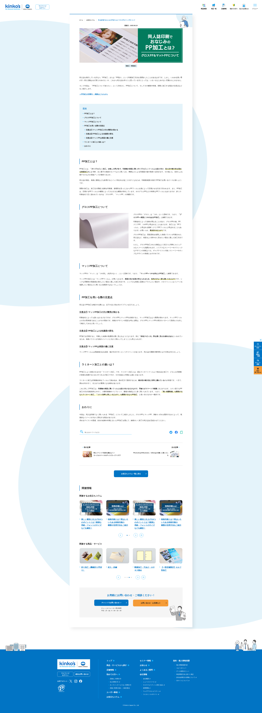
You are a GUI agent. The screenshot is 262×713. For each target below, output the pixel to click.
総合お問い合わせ (82, 674)
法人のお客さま (244, 9)
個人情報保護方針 (182, 665)
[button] (121, 535)
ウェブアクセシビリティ (151, 691)
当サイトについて (182, 680)
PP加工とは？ (89, 113)
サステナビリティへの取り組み (153, 685)
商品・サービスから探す (117, 665)
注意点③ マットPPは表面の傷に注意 (99, 138)
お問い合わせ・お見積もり (150, 603)
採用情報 (146, 688)
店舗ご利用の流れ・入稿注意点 (120, 688)
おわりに (87, 146)
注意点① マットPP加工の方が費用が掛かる (102, 130)
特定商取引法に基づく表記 (185, 674)
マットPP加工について (92, 122)
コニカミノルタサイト (150, 694)
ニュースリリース (149, 682)
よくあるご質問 (146, 670)
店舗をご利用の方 (115, 679)
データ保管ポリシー (182, 671)
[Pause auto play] (141, 535)
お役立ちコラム (90, 20)
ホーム (81, 20)
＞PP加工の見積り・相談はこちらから (93, 94)
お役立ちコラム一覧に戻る (131, 474)
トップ (109, 661)
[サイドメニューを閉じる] (260, 340)
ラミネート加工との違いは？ (95, 142)
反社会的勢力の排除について (185, 677)
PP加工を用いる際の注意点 (94, 126)
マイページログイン (42, 7)
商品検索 (204, 9)
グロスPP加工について (92, 117)
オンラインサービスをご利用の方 (120, 685)
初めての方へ (234, 9)
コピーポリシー (181, 668)
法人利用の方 (114, 682)
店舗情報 (223, 9)
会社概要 (146, 679)
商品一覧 (213, 9)
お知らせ (143, 665)
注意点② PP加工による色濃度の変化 (99, 134)
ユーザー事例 (112, 692)
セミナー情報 (145, 661)
